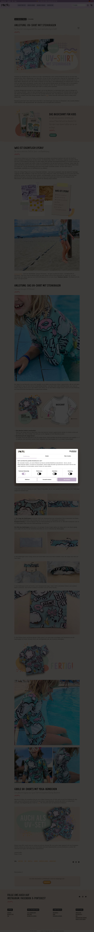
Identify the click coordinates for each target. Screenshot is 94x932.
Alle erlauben (67, 479)
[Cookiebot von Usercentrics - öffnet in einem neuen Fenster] (70, 451)
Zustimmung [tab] (26, 456)
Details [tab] (47, 456)
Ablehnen (27, 479)
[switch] (39, 474)
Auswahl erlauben (47, 479)
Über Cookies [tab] (67, 456)
